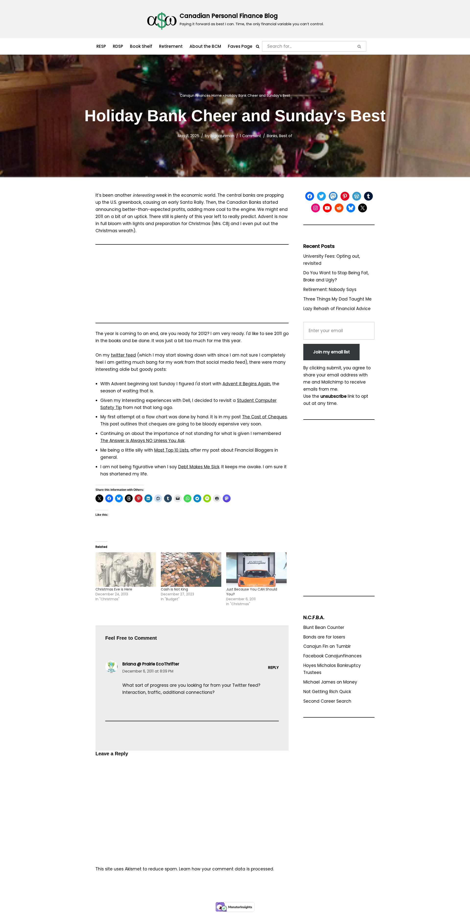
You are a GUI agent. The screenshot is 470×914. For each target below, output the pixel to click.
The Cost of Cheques (264, 417)
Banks (272, 135)
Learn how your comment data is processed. (226, 869)
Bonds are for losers (324, 637)
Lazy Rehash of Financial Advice (337, 309)
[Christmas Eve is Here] (125, 569)
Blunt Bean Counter (323, 627)
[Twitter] (321, 196)
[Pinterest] (345, 196)
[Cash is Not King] (191, 569)
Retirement (171, 46)
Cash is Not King (174, 589)
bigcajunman (222, 135)
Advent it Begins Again (246, 384)
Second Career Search (327, 701)
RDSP (118, 46)
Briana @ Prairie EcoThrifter (150, 664)
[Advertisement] (192, 286)
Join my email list (331, 352)
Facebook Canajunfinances (332, 656)
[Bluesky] (350, 208)
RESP (101, 46)
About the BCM (205, 46)
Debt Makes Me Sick (198, 467)
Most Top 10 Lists (171, 450)
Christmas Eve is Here (113, 589)
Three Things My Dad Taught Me (337, 299)
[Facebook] (309, 196)
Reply (273, 667)
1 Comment (250, 135)
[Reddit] (339, 208)
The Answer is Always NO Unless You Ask (142, 441)
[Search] (257, 46)
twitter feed (123, 355)
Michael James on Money (330, 682)
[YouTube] (327, 208)
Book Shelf (141, 46)
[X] (362, 208)
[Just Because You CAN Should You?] (256, 569)
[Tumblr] (368, 196)
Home (217, 95)
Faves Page (240, 46)
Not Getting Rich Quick (327, 692)
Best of (285, 135)
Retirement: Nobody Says (329, 289)
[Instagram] (315, 208)
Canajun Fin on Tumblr (327, 646)
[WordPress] (356, 196)
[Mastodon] (333, 196)
